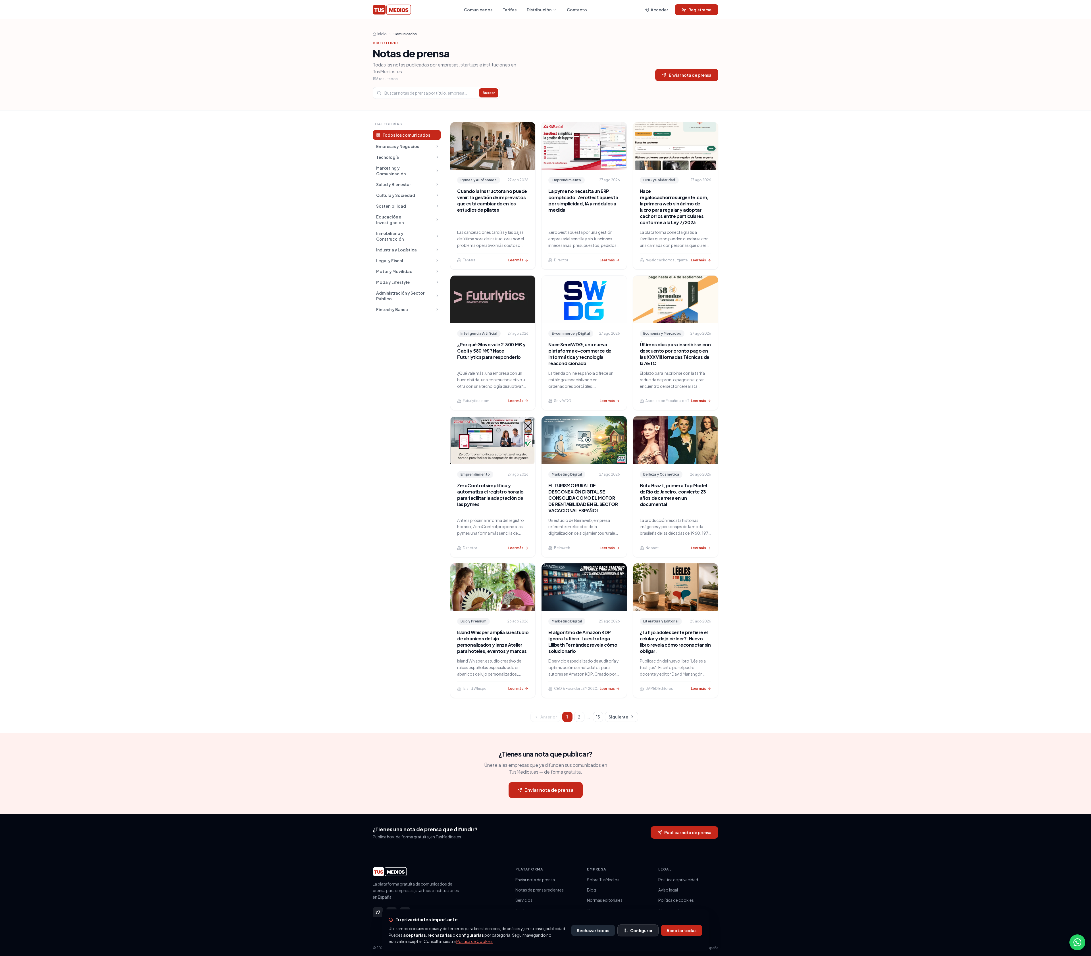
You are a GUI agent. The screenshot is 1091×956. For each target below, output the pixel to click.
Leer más (515, 260)
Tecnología (387, 157)
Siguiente (618, 716)
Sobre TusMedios (603, 879)
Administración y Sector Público (400, 295)
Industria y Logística (396, 249)
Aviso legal (668, 889)
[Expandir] (437, 146)
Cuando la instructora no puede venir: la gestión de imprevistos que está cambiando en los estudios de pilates (492, 200)
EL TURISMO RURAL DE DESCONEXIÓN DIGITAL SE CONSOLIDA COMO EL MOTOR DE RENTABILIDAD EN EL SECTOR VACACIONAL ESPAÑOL (583, 497)
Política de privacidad (678, 879)
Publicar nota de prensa (687, 832)
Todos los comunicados (406, 135)
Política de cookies (676, 900)
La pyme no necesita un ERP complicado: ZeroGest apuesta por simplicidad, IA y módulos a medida (583, 200)
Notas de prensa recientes (539, 889)
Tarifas (510, 9)
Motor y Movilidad (394, 271)
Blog (591, 889)
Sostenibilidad (391, 206)
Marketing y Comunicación (391, 170)
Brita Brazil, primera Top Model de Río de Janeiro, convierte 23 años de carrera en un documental (673, 494)
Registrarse (699, 9)
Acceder (659, 9)
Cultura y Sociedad (395, 195)
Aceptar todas (682, 930)
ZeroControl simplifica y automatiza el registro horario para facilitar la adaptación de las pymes (490, 494)
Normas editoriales (604, 900)
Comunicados (478, 9)
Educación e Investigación (390, 219)
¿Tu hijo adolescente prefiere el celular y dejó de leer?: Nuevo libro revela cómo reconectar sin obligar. (675, 641)
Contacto (577, 9)
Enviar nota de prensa (690, 75)
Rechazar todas (593, 930)
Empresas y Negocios (397, 146)
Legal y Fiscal (389, 260)
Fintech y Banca (392, 309)
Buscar (488, 93)
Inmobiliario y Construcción (390, 236)
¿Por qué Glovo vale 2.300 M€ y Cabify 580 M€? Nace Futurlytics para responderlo (491, 350)
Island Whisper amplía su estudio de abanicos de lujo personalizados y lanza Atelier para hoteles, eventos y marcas (492, 641)
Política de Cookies (474, 941)
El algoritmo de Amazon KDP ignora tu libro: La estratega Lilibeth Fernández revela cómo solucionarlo (582, 641)
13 (598, 716)
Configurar (641, 930)
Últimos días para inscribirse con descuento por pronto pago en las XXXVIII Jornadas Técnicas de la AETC (675, 353)
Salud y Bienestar (393, 184)
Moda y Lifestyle (393, 282)
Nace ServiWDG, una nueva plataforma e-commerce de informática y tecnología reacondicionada (579, 353)
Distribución (539, 9)
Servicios (523, 900)
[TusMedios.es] (392, 10)
